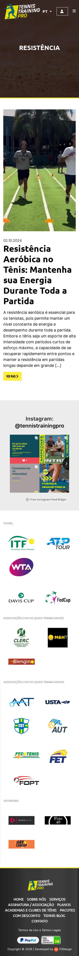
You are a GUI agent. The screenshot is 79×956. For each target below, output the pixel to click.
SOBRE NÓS (36, 899)
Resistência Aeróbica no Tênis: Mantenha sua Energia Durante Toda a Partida (37, 274)
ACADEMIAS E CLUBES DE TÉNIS (31, 910)
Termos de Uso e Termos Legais (39, 930)
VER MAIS (11, 376)
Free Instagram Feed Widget (48, 499)
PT (45, 11)
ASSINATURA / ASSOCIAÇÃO (31, 904)
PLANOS (64, 904)
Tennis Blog (54, 915)
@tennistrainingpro (39, 426)
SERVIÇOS (57, 899)
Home (19, 899)
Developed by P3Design (53, 949)
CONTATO (40, 921)
